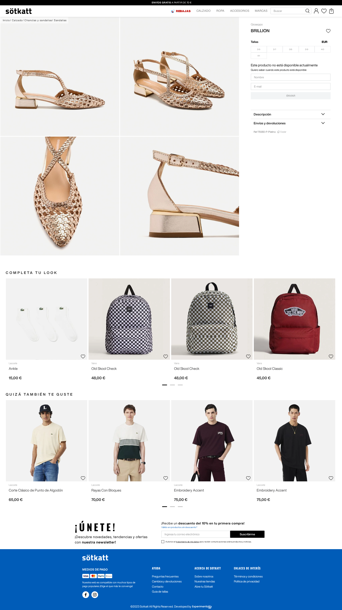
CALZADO (203, 10)
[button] (181, 11)
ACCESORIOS (239, 10)
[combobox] (290, 10)
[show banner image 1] (164, 384)
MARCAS (261, 10)
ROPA (220, 10)
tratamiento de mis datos (187, 542)
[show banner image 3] (180, 384)
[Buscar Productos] (308, 11)
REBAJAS (183, 11)
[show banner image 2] (172, 384)
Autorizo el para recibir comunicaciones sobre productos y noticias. (208, 542)
